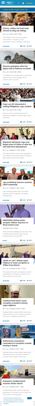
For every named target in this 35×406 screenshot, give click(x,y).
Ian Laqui (6, 34)
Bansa (5, 240)
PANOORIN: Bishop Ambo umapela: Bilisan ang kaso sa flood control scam (15, 222)
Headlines (6, 46)
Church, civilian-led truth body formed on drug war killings (16, 29)
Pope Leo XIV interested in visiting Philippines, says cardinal (17, 105)
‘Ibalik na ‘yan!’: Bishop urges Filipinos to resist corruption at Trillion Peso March (16, 262)
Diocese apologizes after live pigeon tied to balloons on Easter (17, 67)
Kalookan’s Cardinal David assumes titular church (14, 382)
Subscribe (29, 3)
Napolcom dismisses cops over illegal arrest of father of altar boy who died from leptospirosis (17, 144)
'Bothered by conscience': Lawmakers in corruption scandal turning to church (17, 343)
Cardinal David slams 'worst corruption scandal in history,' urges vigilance (15, 303)
